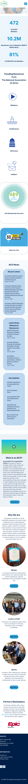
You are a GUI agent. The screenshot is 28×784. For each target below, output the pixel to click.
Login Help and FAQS (6, 757)
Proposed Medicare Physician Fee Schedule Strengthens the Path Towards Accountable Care (14, 345)
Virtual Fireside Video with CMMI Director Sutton (13, 398)
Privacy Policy (4, 759)
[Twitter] (1, 766)
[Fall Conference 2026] (14, 122)
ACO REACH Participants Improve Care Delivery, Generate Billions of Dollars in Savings (14, 359)
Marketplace (5, 714)
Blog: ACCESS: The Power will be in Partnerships (12, 416)
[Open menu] (25, 3)
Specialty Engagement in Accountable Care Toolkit (13, 384)
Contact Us (3, 755)
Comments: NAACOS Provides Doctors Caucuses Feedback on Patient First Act (13, 277)
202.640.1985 (4, 745)
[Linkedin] (4, 766)
